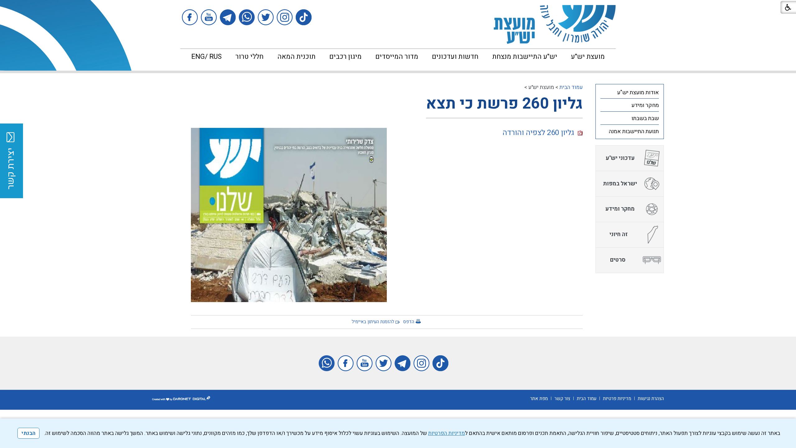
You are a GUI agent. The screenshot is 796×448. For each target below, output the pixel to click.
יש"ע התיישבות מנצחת (524, 57)
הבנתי (28, 433)
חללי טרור (249, 57)
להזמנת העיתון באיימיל (373, 321)
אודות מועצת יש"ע (638, 92)
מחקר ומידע (645, 105)
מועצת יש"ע (588, 57)
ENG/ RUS (206, 57)
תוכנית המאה (296, 57)
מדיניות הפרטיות (446, 433)
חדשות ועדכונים (455, 57)
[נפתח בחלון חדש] (304, 17)
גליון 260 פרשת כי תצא (504, 103)
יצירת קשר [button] (11, 168)
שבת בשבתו (645, 118)
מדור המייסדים (396, 57)
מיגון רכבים (345, 57)
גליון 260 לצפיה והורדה (540, 132)
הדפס (408, 321)
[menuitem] (588, 56)
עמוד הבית (571, 87)
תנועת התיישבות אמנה (634, 131)
